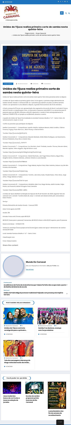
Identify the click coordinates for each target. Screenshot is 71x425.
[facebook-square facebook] (58, 1)
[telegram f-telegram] (65, 1)
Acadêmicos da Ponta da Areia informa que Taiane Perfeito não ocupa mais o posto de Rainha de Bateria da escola (35, 286)
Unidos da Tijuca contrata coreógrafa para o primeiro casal (15, 329)
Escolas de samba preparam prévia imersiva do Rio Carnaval (10, 399)
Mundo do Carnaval (22, 83)
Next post (6, 290)
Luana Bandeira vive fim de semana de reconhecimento (33, 413)
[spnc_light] (69, 13)
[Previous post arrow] (66, 285)
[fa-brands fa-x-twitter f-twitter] (63, 1)
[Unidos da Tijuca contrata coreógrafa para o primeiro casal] (18, 316)
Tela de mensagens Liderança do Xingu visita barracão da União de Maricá (17, 361)
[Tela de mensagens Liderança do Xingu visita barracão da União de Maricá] (18, 348)
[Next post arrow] (66, 294)
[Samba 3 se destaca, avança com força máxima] (53, 316)
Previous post (8, 282)
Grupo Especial (8, 83)
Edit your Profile (51, 265)
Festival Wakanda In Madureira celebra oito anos (56, 413)
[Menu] (62, 13)
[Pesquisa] (66, 13)
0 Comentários (47, 83)
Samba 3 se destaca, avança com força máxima (49, 329)
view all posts (30, 269)
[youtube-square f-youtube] (67, 1)
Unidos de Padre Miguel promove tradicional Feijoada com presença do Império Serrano (33, 294)
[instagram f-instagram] (60, 1)
